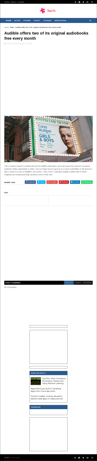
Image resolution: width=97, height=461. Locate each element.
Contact (21, 2)
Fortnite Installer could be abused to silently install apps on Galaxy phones (47, 397)
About (13, 2)
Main (12, 27)
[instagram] (92, 2)
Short (37, 20)
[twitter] (83, 2)
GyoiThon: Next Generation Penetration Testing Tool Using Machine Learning (54, 381)
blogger (68, 282)
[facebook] (79, 2)
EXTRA (17, 20)
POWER (27, 20)
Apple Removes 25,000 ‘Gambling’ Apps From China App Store (46, 390)
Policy (70, 19)
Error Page (60, 20)
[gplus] (88, 2)
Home (6, 2)
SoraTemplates (14, 457)
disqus (78, 282)
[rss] (75, 2)
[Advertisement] (48, 64)
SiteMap (47, 20)
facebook (87, 282)
